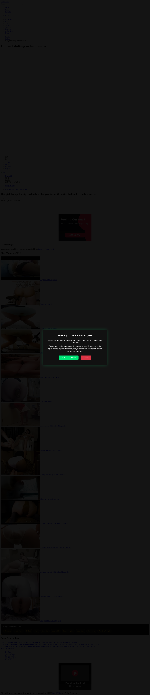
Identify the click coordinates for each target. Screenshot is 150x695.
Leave (86, 358)
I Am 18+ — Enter (68, 358)
